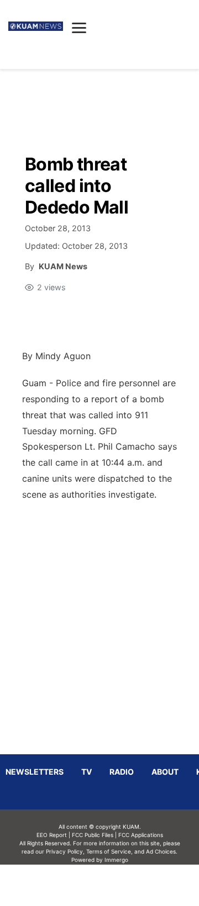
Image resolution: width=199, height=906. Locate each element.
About (165, 771)
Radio (121, 771)
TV (86, 771)
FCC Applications (140, 835)
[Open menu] (79, 27)
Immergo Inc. (116, 885)
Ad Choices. (161, 851)
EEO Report (51, 835)
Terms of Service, (109, 851)
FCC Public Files (92, 835)
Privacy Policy (64, 851)
